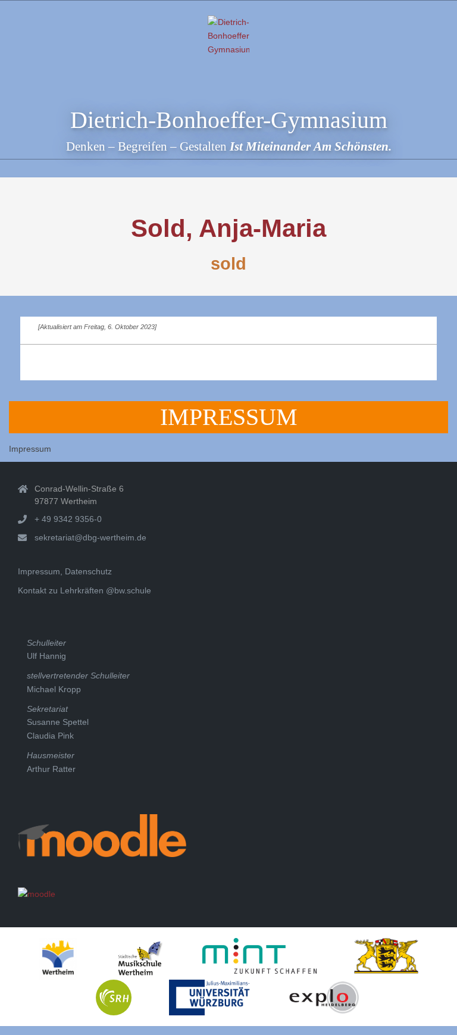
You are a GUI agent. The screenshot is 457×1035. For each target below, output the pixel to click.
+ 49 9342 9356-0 (68, 519)
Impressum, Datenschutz (65, 571)
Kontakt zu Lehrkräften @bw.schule (84, 590)
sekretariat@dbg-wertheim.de (90, 537)
